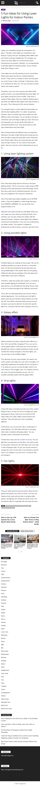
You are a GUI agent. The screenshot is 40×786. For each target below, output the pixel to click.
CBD (2, 574)
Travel (3, 689)
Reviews (3, 657)
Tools (2, 683)
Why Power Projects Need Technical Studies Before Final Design (19, 743)
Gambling (4, 597)
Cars (2, 568)
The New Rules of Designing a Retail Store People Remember (16, 731)
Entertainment (5, 581)
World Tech (4, 705)
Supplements (5, 670)
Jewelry (3, 625)
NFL (2, 648)
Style (2, 667)
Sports (3, 664)
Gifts (2, 606)
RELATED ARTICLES (12, 531)
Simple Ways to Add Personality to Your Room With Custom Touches (32, 546)
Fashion (3, 584)
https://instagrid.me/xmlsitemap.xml (12, 769)
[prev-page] (19, 551)
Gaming (3, 600)
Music (3, 641)
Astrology (4, 561)
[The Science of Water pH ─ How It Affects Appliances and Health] (20, 538)
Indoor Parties (26, 506)
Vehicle (3, 696)
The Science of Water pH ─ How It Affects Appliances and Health (20, 546)
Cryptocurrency (5, 577)
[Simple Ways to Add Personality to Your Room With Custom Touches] (33, 538)
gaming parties (23, 491)
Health (3, 613)
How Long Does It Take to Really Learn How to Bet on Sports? (17, 725)
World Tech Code (6, 708)
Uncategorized (5, 692)
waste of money (26, 439)
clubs (37, 227)
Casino (3, 571)
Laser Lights (5, 508)
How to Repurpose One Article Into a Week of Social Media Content (19, 720)
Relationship (5, 654)
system (12, 508)
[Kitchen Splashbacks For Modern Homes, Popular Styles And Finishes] (7, 538)
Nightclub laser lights (8, 212)
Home (2, 7)
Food (2, 593)
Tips (2, 680)
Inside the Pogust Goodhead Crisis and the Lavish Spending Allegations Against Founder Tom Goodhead (19, 737)
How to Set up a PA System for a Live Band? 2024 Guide (8, 519)
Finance (3, 590)
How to (3, 619)
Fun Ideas (8, 506)
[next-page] (21, 551)
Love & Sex (4, 632)
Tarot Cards (4, 673)
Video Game (5, 699)
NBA (2, 645)
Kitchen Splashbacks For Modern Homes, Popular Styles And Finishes (6, 546)
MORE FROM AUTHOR (27, 531)
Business (4, 565)
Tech (2, 676)
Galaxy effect (17, 506)
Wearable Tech (5, 702)
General (3, 603)
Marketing (4, 635)
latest (2, 629)
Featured (4, 587)
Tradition (3, 686)
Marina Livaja (7, 20)
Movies (3, 638)
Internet (3, 622)
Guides (3, 609)
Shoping (3, 660)
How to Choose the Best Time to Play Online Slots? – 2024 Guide (31, 520)
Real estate (4, 651)
